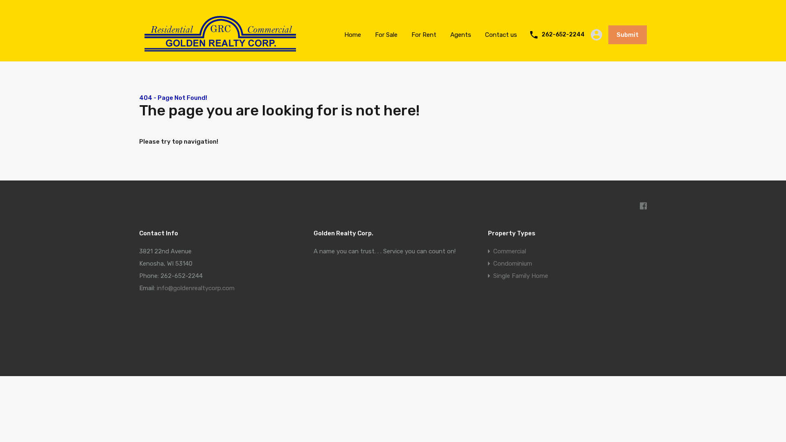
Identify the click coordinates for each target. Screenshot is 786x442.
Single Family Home (520, 276)
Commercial (509, 251)
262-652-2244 (563, 35)
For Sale (386, 34)
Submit (628, 34)
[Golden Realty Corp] (220, 55)
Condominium (512, 263)
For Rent (423, 34)
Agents (460, 34)
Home (352, 34)
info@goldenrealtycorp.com (196, 288)
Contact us (501, 34)
